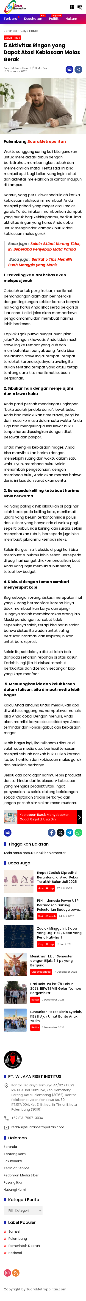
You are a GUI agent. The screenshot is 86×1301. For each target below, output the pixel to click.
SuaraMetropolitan (16, 68)
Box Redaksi (13, 1161)
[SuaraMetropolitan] (15, 6)
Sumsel (14, 1231)
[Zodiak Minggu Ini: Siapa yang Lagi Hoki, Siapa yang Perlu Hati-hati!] (18, 936)
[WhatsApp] (78, 833)
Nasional (15, 1253)
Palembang (17, 1238)
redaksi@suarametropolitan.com (37, 1127)
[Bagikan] (78, 69)
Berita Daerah (47, 916)
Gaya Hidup (12, 38)
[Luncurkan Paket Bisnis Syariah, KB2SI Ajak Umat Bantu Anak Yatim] (15, 1020)
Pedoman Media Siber (21, 1175)
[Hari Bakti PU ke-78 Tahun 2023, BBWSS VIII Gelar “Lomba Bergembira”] (15, 992)
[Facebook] (51, 833)
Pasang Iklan (13, 1182)
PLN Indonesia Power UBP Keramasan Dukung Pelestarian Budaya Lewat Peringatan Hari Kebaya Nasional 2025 (58, 909)
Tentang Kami (15, 1154)
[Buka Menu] (72, 7)
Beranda (10, 1146)
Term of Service (16, 1168)
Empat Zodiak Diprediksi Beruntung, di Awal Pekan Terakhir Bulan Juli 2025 (58, 877)
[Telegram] (69, 833)
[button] (79, 7)
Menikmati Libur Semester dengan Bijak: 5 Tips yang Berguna (51, 961)
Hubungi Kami (15, 1189)
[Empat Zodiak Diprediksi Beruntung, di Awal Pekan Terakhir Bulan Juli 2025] (18, 881)
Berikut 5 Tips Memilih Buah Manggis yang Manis (40, 262)
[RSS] (15, 1273)
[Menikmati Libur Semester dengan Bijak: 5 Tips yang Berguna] (15, 964)
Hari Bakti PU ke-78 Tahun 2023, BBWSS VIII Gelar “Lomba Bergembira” (55, 988)
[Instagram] (7, 1273)
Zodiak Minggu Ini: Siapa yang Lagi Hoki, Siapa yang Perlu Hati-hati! (59, 933)
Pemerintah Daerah (24, 1245)
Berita (35, 999)
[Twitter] (60, 833)
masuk (28, 853)
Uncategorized (41, 972)
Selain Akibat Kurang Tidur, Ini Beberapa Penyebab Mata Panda (44, 246)
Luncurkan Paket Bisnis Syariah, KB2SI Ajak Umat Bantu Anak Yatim (56, 1016)
